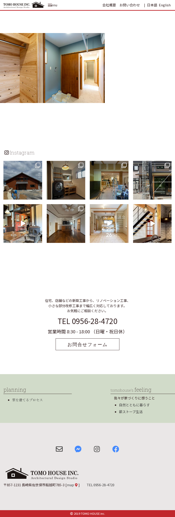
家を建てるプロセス (27, 399)
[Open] (22, 180)
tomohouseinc (22, 165)
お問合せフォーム (87, 344)
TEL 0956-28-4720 (87, 321)
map (70, 484)
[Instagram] (38, 195)
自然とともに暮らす (134, 404)
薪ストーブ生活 (131, 411)
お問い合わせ (129, 5)
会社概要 (109, 5)
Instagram (22, 152)
